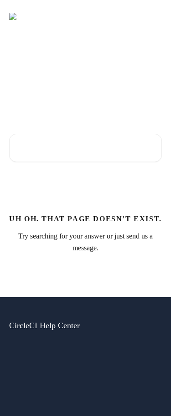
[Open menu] (153, 16)
